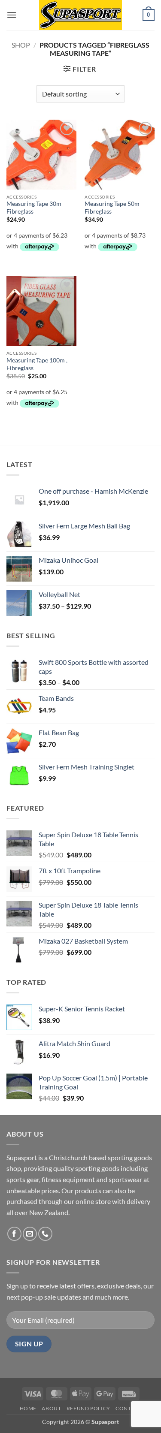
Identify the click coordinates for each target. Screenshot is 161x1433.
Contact (128, 1408)
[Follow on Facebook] (14, 1234)
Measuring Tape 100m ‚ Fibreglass (36, 364)
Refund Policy (88, 1408)
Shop (21, 45)
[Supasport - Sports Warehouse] (81, 15)
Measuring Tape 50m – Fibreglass (114, 207)
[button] (11, 14)
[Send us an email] (30, 1234)
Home (28, 1408)
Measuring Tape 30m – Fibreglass (36, 207)
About (51, 1408)
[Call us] (45, 1234)
